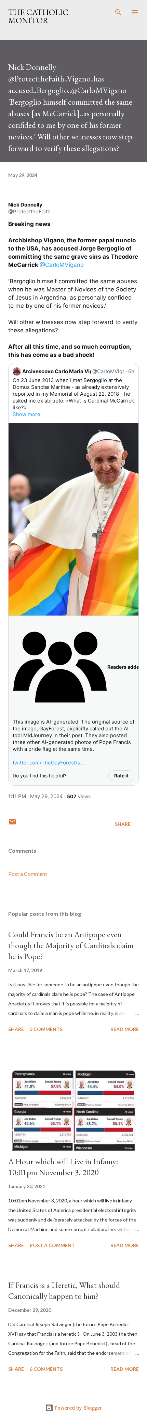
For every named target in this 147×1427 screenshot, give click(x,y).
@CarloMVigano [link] (62, 264)
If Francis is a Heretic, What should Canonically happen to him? (64, 1290)
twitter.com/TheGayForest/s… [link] (48, 762)
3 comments (46, 1029)
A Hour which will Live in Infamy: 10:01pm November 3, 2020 (63, 1167)
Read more (124, 1029)
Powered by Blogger (77, 1408)
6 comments (46, 1369)
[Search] (118, 12)
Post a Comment (27, 873)
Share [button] (123, 824)
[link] (25, 204)
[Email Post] (12, 824)
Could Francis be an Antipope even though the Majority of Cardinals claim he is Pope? (71, 945)
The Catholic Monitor (38, 16)
